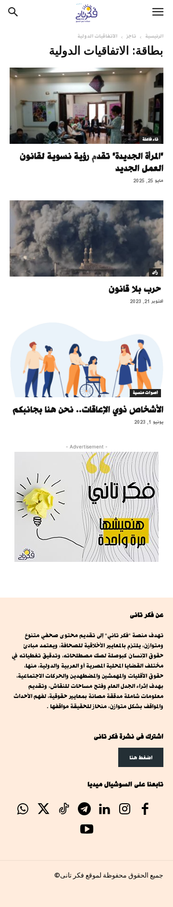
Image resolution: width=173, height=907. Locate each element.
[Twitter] (43, 810)
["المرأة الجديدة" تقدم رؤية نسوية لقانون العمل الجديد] (86, 106)
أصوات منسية (145, 393)
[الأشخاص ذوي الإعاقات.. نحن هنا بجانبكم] (86, 359)
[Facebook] (145, 810)
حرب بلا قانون (136, 288)
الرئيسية (154, 36)
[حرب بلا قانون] (86, 238)
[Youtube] (86, 830)
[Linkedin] (104, 810)
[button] (157, 13)
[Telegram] (84, 810)
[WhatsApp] (23, 810)
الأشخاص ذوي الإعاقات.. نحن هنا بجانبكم (88, 409)
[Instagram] (125, 810)
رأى (155, 272)
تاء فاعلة (150, 139)
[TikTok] (63, 810)
